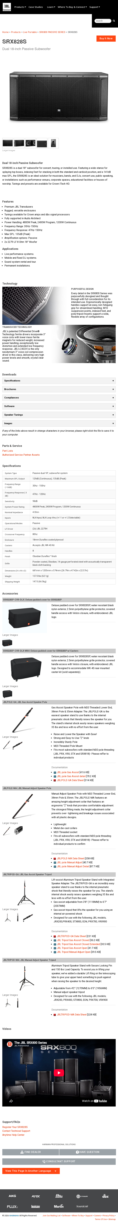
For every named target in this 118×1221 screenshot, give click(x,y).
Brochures (10, 389)
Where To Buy (78, 1215)
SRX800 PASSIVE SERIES (52, 32)
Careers (97, 1215)
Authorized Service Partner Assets (21, 454)
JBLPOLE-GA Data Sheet (70, 780)
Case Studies (36, 6)
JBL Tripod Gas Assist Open (72, 948)
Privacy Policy (108, 1215)
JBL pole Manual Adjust (69, 862)
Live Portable (30, 32)
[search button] (113, 20)
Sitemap (112, 1219)
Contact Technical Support (16, 1130)
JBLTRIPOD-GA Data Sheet (71, 936)
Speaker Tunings (13, 414)
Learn (50, 6)
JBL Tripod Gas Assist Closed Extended (78, 944)
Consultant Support (60, 1161)
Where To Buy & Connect (71, 6)
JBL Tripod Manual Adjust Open (73, 952)
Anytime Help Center (13, 1134)
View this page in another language (28, 1170)
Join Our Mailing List (52, 1215)
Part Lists (7, 450)
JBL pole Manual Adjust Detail (73, 866)
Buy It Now (106, 38)
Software (9, 406)
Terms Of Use (101, 1219)
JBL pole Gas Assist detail (71, 776)
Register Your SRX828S (15, 1127)
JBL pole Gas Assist (68, 772)
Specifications (12, 380)
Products (19, 6)
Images (8, 423)
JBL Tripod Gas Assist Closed (73, 940)
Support (93, 6)
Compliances (11, 397)
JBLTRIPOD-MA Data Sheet (72, 1014)
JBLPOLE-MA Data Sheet (70, 858)
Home (5, 32)
